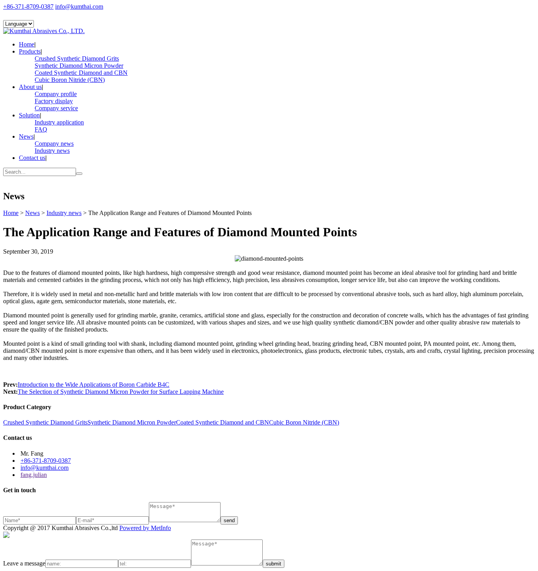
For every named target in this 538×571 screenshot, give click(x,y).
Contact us (32, 157)
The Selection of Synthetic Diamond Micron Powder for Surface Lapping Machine (121, 391)
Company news (54, 143)
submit (273, 564)
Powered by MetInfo (145, 528)
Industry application (59, 122)
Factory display (54, 101)
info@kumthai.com (79, 6)
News (26, 136)
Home (26, 44)
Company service (56, 108)
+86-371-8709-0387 (28, 6)
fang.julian (33, 474)
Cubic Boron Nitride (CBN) (70, 79)
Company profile (56, 94)
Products (30, 51)
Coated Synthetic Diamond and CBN (81, 72)
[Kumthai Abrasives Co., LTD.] (44, 31)
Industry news (52, 150)
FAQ (41, 129)
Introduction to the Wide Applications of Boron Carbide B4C (93, 384)
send (229, 520)
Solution (29, 115)
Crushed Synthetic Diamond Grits (77, 58)
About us (30, 86)
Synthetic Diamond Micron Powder (79, 65)
